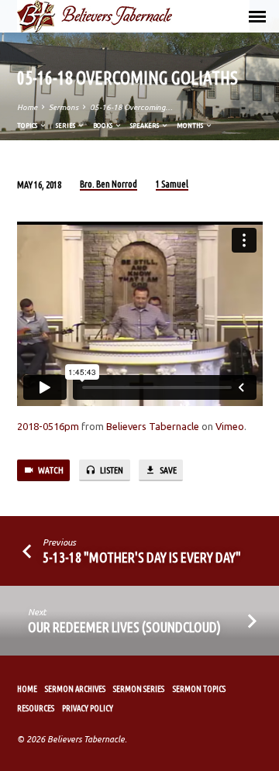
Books (103, 125)
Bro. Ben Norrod (108, 184)
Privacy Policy (87, 708)
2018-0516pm (48, 426)
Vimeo (229, 426)
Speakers (145, 125)
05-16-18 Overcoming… (131, 107)
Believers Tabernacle (152, 426)
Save (167, 470)
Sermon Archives (75, 689)
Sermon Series (138, 689)
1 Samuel (172, 184)
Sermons (63, 107)
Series (66, 125)
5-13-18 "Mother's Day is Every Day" (142, 557)
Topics (28, 125)
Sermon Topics (199, 689)
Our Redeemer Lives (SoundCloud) (124, 627)
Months (191, 125)
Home (27, 107)
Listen (110, 470)
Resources (35, 708)
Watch (50, 470)
